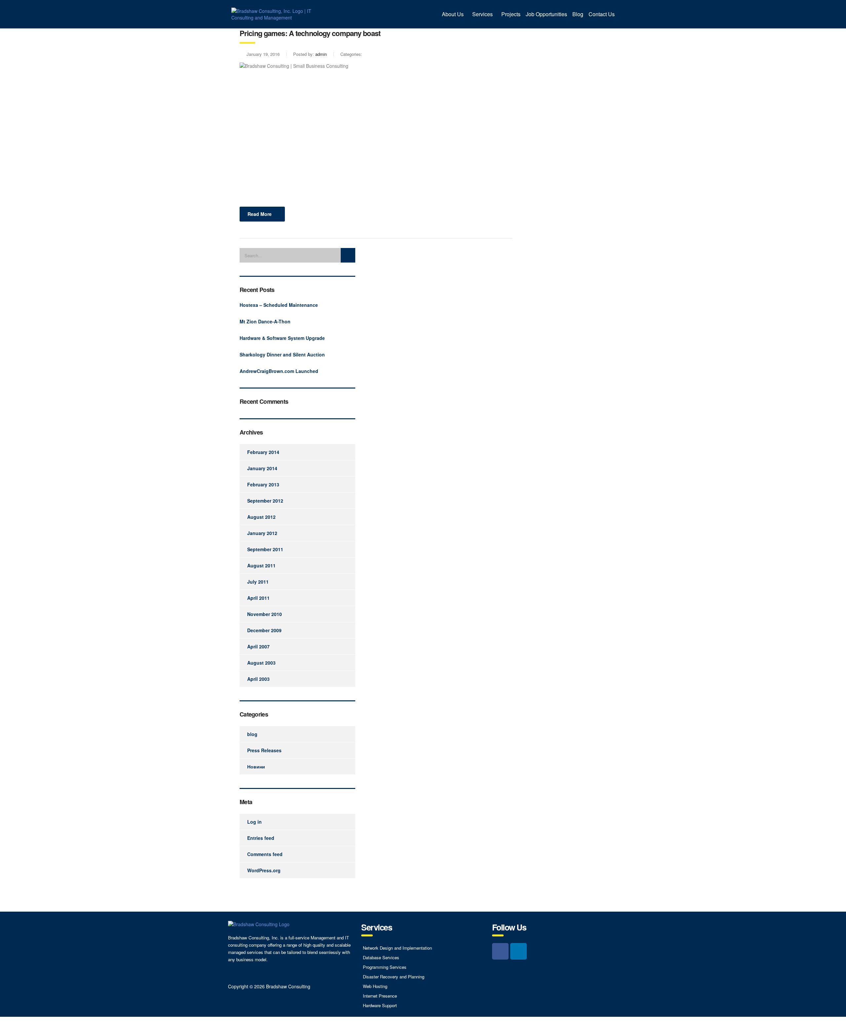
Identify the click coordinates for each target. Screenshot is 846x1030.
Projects (510, 14)
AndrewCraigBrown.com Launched (279, 371)
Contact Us (602, 14)
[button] (454, 14)
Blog (577, 14)
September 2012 (265, 500)
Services (482, 14)
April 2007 (258, 646)
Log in (254, 821)
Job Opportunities (546, 14)
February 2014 (263, 452)
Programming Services (384, 967)
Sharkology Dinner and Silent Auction (282, 354)
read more (260, 214)
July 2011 (258, 581)
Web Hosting (375, 986)
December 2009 (264, 630)
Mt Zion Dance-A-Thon (265, 321)
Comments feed (265, 854)
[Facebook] (500, 951)
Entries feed (260, 838)
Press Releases (264, 750)
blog (252, 734)
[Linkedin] (518, 951)
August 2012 (261, 517)
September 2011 (265, 549)
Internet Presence (380, 996)
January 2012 (262, 533)
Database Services (381, 957)
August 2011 (261, 565)
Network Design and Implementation (397, 948)
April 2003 (258, 679)
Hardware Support (380, 1005)
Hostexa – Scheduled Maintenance (279, 305)
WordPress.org (264, 870)
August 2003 (261, 662)
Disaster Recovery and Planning (393, 976)
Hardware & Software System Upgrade (282, 338)
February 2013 (263, 484)
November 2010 (264, 614)
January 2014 (262, 468)
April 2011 (258, 598)
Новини (256, 766)
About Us (453, 14)
